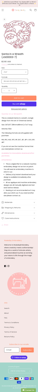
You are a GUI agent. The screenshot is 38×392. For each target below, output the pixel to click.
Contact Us (29, 390)
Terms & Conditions (11, 322)
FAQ (5, 318)
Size (3, 68)
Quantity (5, 86)
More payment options (19, 109)
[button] (2, 10)
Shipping (4, 64)
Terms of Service (10, 332)
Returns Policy (9, 337)
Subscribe (27, 350)
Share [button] (6, 225)
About (6, 313)
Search (6, 308)
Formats (4, 77)
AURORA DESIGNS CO (29, 386)
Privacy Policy (9, 327)
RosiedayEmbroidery (14, 386)
